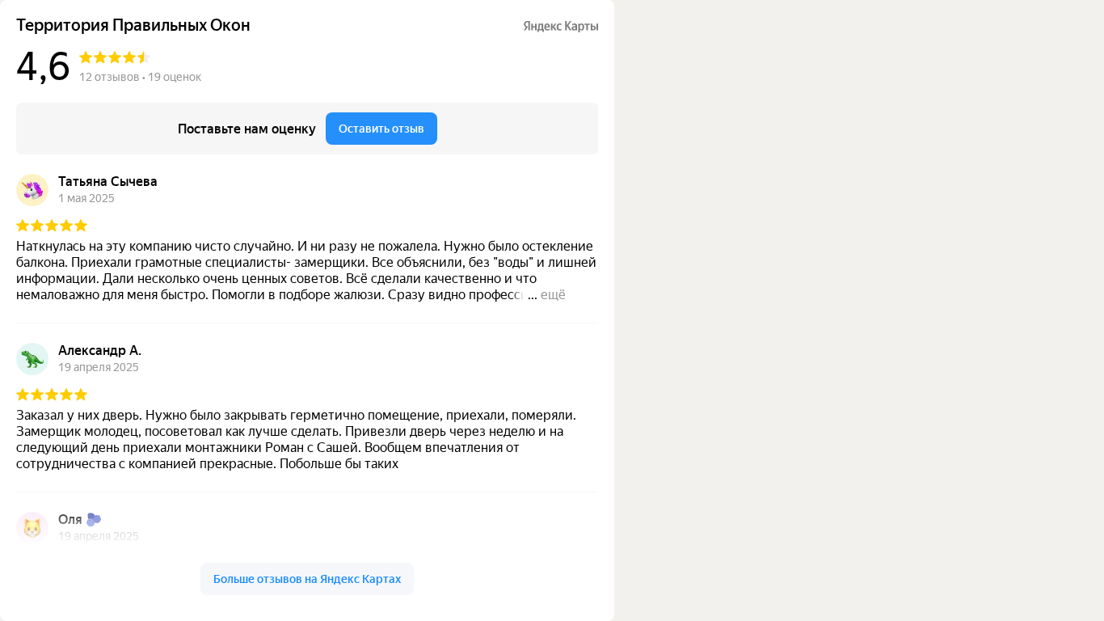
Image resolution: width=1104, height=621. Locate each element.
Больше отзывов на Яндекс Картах (307, 578)
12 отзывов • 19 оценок (140, 76)
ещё (553, 294)
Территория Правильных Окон (133, 25)
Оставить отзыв (381, 128)
